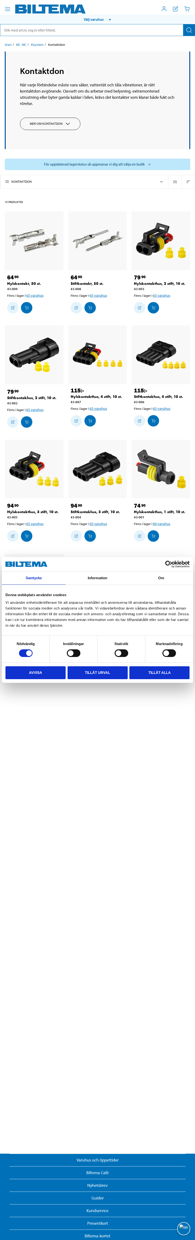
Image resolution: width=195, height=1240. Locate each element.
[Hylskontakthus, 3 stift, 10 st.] (34, 469)
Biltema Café (97, 1172)
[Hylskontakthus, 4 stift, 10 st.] (97, 354)
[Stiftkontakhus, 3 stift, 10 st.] (97, 469)
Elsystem (37, 44)
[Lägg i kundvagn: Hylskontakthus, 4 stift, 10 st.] (90, 421)
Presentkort (97, 1223)
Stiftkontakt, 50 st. (87, 283)
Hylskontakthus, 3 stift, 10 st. (32, 511)
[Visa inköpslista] (175, 9)
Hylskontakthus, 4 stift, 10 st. (96, 396)
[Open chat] (183, 1228)
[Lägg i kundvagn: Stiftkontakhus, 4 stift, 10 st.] (153, 421)
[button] (97, 19)
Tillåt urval (97, 673)
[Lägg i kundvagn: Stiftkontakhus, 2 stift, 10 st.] (26, 422)
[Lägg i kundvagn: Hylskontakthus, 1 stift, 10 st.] (153, 536)
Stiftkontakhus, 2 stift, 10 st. (31, 397)
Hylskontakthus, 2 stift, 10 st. (159, 283)
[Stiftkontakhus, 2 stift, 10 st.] (34, 354)
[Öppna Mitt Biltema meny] (164, 9)
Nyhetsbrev (97, 1185)
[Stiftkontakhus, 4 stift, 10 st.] (161, 354)
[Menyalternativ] (7, 9)
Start (8, 44)
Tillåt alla (159, 673)
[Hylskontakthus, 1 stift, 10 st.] (161, 469)
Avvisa (35, 673)
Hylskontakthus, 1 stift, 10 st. (159, 511)
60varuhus (161, 523)
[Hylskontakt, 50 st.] (34, 240)
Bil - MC (21, 44)
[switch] (73, 653)
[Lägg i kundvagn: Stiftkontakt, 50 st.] (90, 307)
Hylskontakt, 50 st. (24, 283)
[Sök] (189, 30)
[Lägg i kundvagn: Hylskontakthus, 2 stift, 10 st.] (153, 307)
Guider (98, 1198)
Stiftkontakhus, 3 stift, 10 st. (95, 511)
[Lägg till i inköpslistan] (13, 307)
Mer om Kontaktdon (46, 123)
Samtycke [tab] (34, 578)
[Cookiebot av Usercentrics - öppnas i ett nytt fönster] (169, 564)
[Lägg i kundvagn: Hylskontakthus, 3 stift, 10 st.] (26, 536)
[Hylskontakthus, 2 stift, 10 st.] (161, 240)
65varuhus (35, 295)
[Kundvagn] (187, 9)
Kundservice (97, 1210)
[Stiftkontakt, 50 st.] (97, 240)
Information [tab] (97, 578)
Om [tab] (161, 578)
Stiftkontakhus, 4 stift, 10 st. (158, 396)
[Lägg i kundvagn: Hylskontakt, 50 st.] (26, 307)
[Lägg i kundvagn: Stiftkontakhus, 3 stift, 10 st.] (90, 536)
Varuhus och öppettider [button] (98, 1160)
